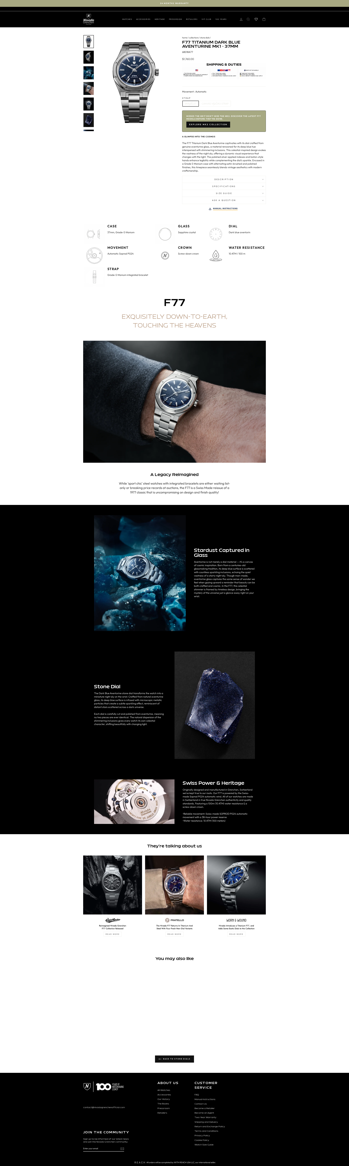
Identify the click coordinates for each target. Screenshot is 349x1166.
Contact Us (201, 1104)
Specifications (224, 186)
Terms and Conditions (206, 1131)
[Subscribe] (122, 1148)
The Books (163, 1104)
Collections (193, 37)
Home (184, 37)
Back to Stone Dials (176, 1059)
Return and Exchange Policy (210, 1127)
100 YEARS (221, 19)
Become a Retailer (205, 1109)
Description (224, 179)
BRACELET (190, 103)
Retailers (162, 1113)
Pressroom (163, 1109)
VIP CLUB (206, 19)
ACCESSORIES (143, 19)
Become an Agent (204, 1113)
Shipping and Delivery (206, 1122)
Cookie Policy (202, 1140)
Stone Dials (205, 37)
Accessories (164, 1095)
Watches (127, 19)
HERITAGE (160, 19)
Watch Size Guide (204, 1145)
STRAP (186, 98)
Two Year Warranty (205, 1118)
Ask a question (224, 200)
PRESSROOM (175, 19)
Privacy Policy (202, 1136)
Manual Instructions (205, 1100)
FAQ (197, 1095)
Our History (163, 1099)
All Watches (163, 1090)
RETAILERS (192, 19)
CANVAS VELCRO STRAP (215, 103)
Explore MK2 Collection (208, 124)
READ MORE (113, 934)
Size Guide (224, 193)
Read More (236, 934)
